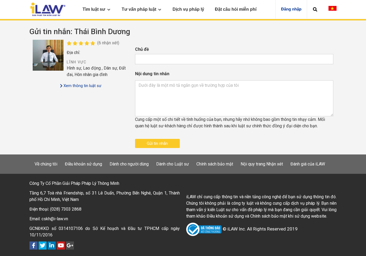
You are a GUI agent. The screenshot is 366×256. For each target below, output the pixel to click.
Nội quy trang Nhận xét (262, 164)
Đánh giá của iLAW (307, 164)
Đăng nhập (291, 9)
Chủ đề (142, 49)
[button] (315, 9)
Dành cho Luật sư (172, 164)
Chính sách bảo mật (214, 164)
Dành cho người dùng (129, 164)
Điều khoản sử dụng (83, 164)
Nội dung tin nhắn (152, 73)
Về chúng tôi (46, 164)
